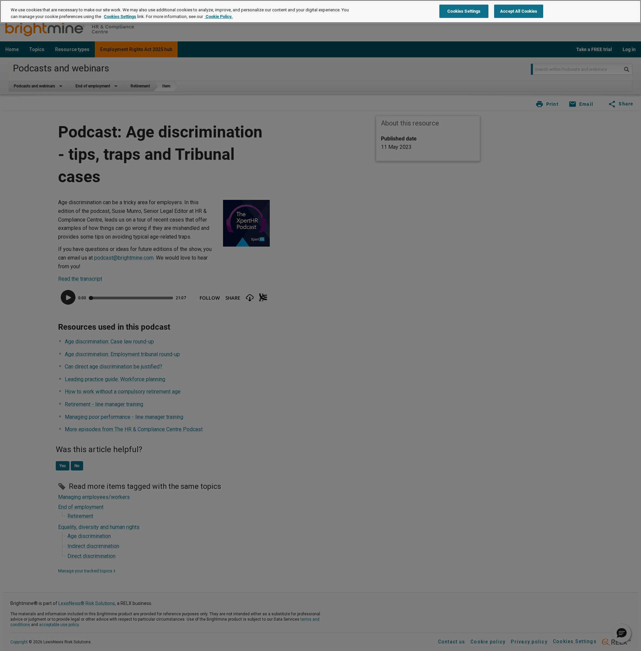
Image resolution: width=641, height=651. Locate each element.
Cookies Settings (120, 16)
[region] (320, 11)
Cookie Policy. (219, 16)
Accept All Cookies (518, 10)
